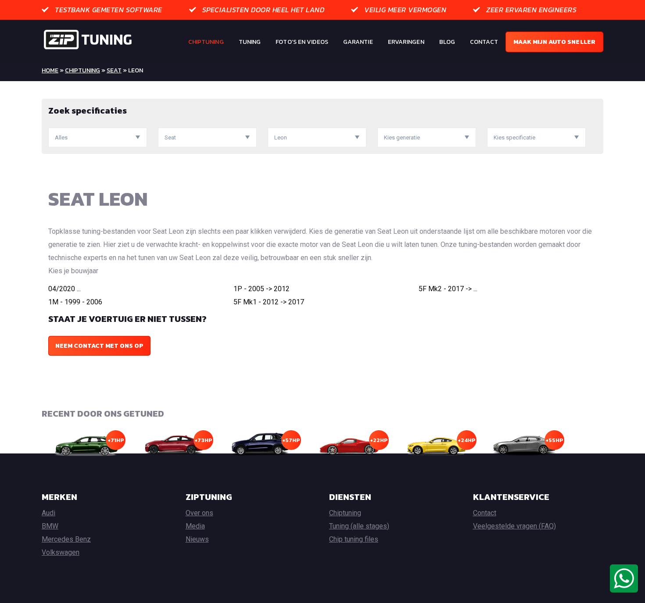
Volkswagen (60, 552)
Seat (114, 70)
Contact (484, 42)
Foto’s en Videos (302, 42)
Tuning (250, 42)
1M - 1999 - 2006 (75, 302)
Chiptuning (206, 42)
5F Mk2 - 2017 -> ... (448, 289)
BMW (50, 526)
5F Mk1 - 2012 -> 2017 (268, 302)
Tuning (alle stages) (359, 526)
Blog (447, 42)
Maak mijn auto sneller (554, 41)
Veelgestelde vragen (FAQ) (514, 526)
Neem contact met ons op (99, 345)
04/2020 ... (64, 289)
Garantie (358, 42)
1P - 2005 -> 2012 (261, 289)
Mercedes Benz (66, 539)
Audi (48, 513)
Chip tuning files (353, 539)
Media (195, 526)
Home (50, 70)
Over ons (199, 513)
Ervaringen (406, 42)
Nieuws (197, 539)
